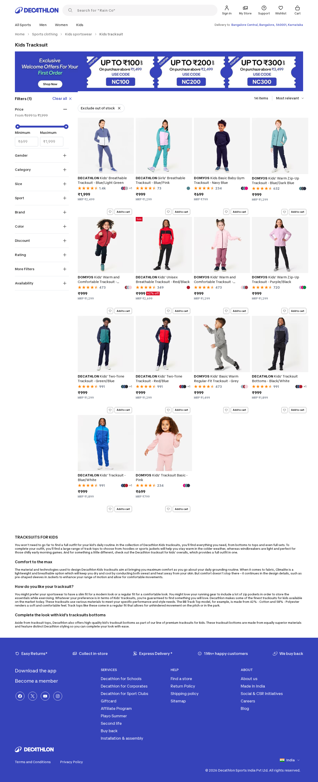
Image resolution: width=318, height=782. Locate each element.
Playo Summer (114, 716)
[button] (24, 24)
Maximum (48, 133)
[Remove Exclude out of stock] (119, 108)
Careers (248, 701)
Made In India (253, 686)
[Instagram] (57, 696)
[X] (32, 696)
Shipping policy (185, 693)
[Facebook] (20, 696)
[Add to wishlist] (110, 212)
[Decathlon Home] (37, 10)
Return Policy (183, 686)
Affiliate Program (116, 708)
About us (249, 678)
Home (20, 34)
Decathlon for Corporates (124, 686)
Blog (245, 708)
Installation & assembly (122, 738)
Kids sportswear (78, 34)
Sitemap (178, 701)
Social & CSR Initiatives (262, 693)
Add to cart (123, 211)
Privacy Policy (71, 762)
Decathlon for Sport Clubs (124, 693)
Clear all (59, 98)
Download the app (36, 671)
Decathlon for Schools (121, 678)
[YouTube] (45, 696)
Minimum (22, 133)
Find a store (181, 678)
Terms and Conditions (33, 762)
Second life (111, 723)
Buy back (109, 730)
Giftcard (108, 701)
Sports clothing (45, 34)
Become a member (37, 681)
